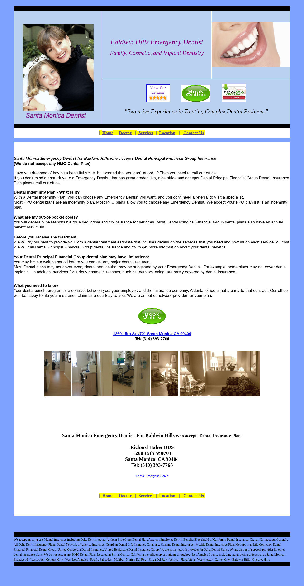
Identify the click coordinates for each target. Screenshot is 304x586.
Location (167, 132)
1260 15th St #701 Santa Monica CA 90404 (152, 333)
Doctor (125, 132)
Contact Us (193, 132)
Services (145, 132)
